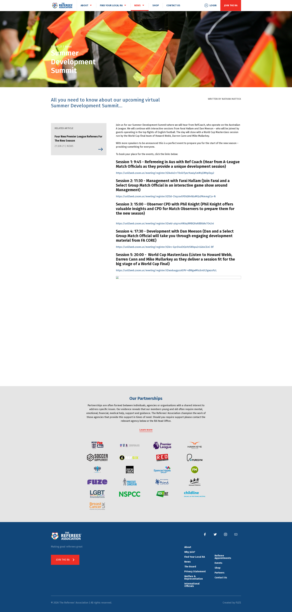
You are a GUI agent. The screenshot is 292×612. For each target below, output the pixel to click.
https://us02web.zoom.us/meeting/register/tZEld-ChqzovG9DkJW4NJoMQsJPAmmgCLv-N (166, 196)
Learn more (146, 429)
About (187, 547)
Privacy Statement (195, 571)
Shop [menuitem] (155, 5)
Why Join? (189, 552)
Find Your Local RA (194, 556)
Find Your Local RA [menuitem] (111, 5)
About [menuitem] (84, 5)
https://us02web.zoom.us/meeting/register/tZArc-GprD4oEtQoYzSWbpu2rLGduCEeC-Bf (165, 247)
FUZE (238, 602)
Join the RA (230, 5)
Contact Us (221, 577)
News (187, 561)
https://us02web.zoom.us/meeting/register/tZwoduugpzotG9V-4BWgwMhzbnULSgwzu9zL (166, 270)
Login (213, 5)
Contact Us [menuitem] (173, 5)
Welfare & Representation (193, 577)
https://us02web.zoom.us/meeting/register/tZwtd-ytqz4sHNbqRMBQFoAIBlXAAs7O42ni (165, 223)
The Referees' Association (62, 5)
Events (218, 562)
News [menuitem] (137, 5)
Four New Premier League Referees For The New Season (78, 138)
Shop (218, 567)
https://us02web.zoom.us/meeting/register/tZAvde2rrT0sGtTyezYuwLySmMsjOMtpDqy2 (165, 173)
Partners (219, 572)
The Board (190, 566)
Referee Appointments (223, 556)
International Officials (192, 584)
